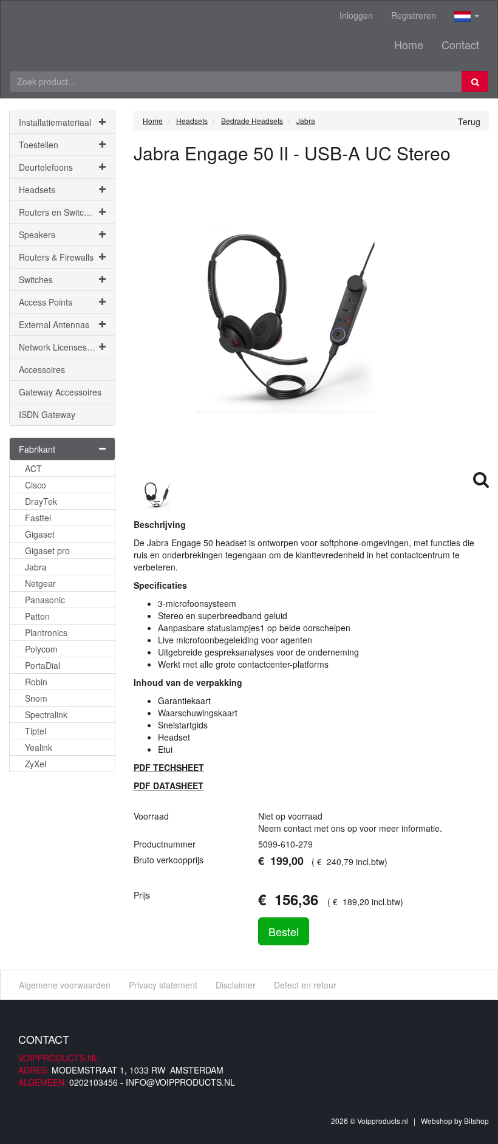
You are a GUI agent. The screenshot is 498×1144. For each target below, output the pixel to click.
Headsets (37, 189)
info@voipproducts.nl (180, 1082)
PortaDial (42, 665)
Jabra (36, 567)
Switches (36, 279)
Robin (36, 682)
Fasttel (38, 518)
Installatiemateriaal (55, 122)
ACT (33, 468)
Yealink (38, 747)
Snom (36, 698)
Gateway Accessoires (60, 392)
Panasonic (45, 600)
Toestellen (38, 145)
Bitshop (476, 1120)
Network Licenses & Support (67, 347)
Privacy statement (163, 985)
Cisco (35, 485)
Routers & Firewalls (56, 257)
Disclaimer (236, 985)
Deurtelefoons (46, 167)
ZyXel (35, 764)
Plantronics (46, 632)
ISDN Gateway (47, 414)
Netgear (40, 583)
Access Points (45, 302)
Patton (37, 616)
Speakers (37, 234)
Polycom (41, 649)
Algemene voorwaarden (65, 985)
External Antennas (54, 324)
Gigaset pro (47, 550)
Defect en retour (305, 985)
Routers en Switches (58, 212)
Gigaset (40, 534)
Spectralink (46, 714)
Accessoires (42, 369)
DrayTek (41, 501)
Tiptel (35, 731)
